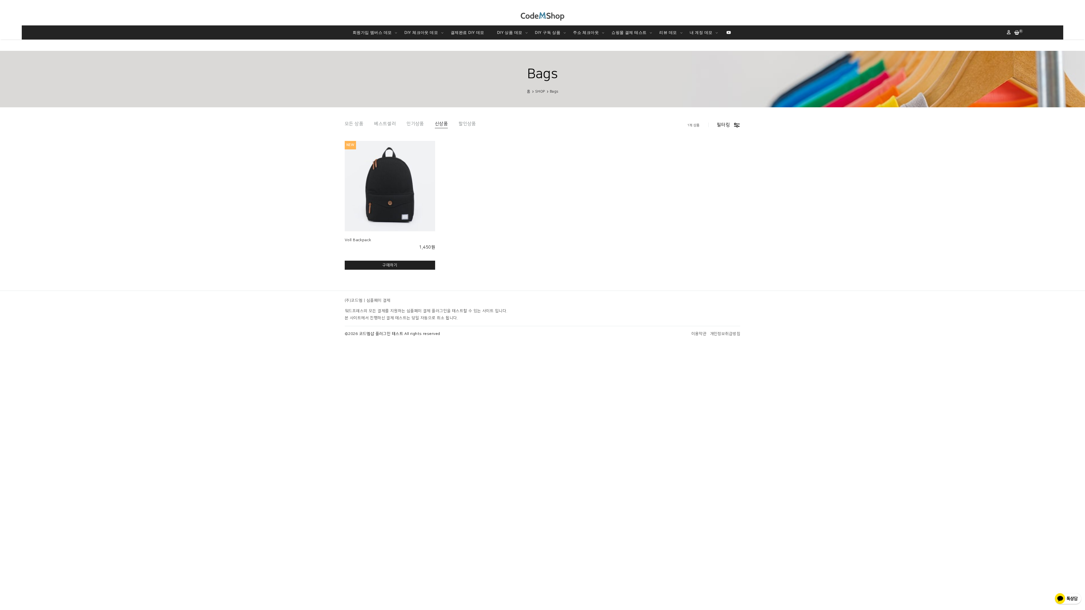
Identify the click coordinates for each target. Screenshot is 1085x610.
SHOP (540, 91)
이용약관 (699, 334)
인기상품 (415, 123)
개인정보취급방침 (725, 334)
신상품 (441, 123)
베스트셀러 (385, 123)
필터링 (723, 124)
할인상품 (467, 123)
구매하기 (390, 265)
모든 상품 (354, 123)
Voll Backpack (358, 240)
